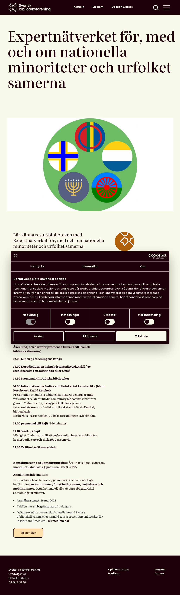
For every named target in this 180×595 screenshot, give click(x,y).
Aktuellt (79, 7)
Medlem (98, 7)
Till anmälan (28, 532)
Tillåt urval (90, 336)
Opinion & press (122, 7)
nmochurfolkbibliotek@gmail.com (36, 467)
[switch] (70, 321)
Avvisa (38, 336)
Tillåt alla (141, 336)
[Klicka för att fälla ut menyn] (166, 7)
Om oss (160, 573)
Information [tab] (90, 266)
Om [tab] (142, 266)
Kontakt (160, 569)
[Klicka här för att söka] (155, 7)
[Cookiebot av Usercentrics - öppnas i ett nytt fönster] (151, 256)
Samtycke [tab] (37, 266)
